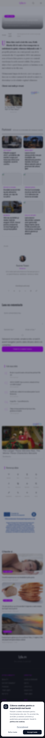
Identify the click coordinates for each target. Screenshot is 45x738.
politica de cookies (17, 722)
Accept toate (32, 732)
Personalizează (22, 727)
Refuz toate (12, 732)
